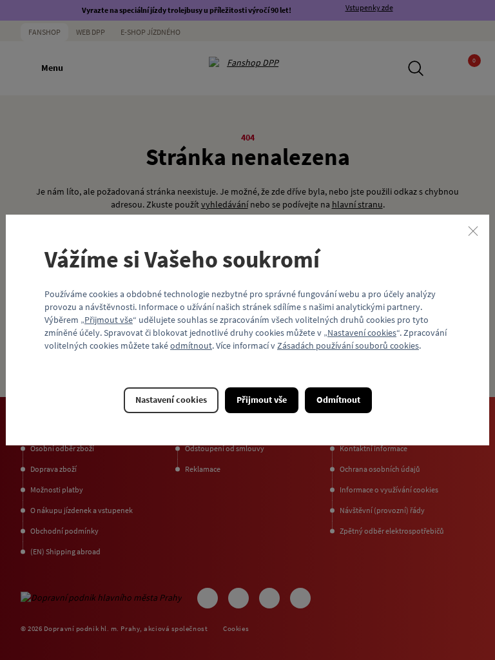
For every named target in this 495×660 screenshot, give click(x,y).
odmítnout (191, 345)
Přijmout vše (108, 319)
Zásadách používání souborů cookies (348, 345)
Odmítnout (338, 399)
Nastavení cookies (361, 332)
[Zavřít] (473, 230)
